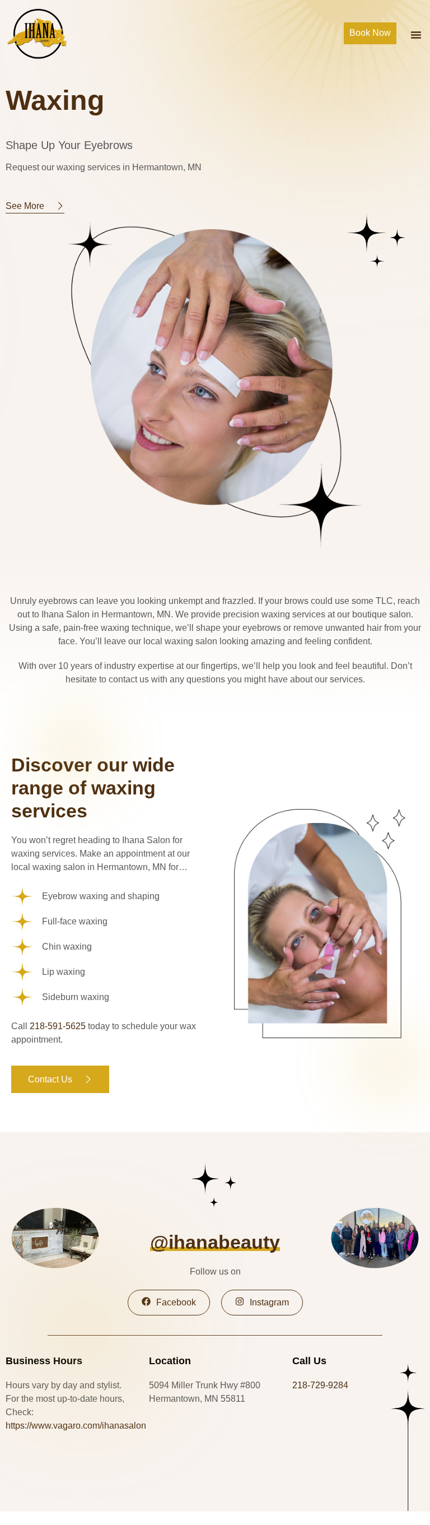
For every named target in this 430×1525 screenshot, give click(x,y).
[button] (416, 34)
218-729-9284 (320, 1385)
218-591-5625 (58, 1026)
